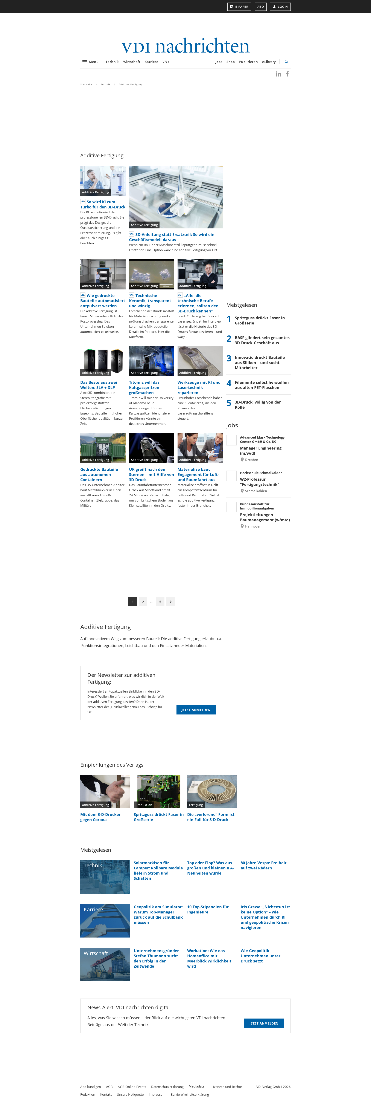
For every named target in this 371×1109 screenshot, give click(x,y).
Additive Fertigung (131, 84)
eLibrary (269, 62)
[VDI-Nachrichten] (185, 45)
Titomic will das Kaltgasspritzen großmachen (144, 387)
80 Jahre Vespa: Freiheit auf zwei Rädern (264, 865)
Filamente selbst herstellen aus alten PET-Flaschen (262, 385)
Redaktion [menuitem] (87, 1094)
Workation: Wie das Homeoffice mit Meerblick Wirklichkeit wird (209, 958)
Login (283, 7)
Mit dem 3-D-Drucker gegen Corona (100, 817)
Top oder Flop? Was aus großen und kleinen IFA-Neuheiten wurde (210, 868)
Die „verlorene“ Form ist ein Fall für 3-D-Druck (210, 817)
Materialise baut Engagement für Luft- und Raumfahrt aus (198, 474)
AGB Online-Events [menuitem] (132, 1087)
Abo (260, 7)
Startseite (86, 84)
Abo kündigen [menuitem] (90, 1087)
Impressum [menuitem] (157, 1094)
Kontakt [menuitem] (106, 1094)
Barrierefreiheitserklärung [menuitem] (190, 1094)
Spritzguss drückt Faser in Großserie (260, 320)
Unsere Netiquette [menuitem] (130, 1094)
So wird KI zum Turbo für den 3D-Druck (102, 204)
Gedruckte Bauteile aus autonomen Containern (99, 474)
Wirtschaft (131, 62)
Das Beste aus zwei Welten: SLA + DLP (98, 385)
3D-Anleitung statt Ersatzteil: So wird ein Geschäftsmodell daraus (171, 237)
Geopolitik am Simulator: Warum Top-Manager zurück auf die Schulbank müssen (158, 914)
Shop (231, 62)
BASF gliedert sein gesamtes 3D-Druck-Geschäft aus (262, 340)
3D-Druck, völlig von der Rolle (258, 404)
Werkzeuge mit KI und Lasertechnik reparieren (199, 387)
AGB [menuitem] (109, 1087)
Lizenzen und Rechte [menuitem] (226, 1087)
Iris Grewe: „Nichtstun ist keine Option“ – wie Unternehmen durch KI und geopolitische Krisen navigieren (265, 917)
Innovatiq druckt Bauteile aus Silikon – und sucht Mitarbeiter (260, 362)
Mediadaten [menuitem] (197, 1086)
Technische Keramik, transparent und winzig (150, 300)
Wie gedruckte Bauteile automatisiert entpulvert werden (102, 300)
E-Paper (241, 7)
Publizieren (248, 62)
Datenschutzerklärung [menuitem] (167, 1087)
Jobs (219, 62)
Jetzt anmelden (196, 710)
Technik (112, 62)
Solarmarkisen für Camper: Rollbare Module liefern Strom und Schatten (158, 870)
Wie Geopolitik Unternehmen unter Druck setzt (260, 956)
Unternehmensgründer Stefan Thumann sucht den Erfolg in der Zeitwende (156, 958)
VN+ (166, 62)
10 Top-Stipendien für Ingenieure (208, 909)
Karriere (151, 62)
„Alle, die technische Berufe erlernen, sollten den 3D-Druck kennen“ (198, 303)
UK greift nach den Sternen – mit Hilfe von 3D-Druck (151, 474)
